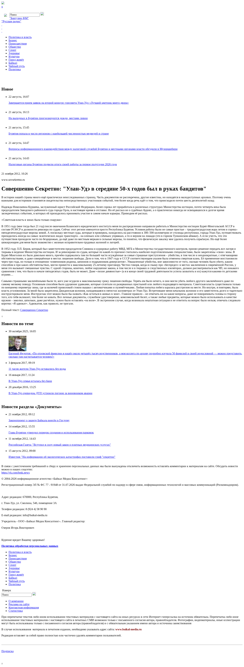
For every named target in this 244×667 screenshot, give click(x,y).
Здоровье (14, 53)
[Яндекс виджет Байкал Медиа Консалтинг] (122, 31)
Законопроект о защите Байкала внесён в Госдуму (39, 420)
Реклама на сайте (19, 604)
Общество (15, 46)
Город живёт (16, 59)
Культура (14, 56)
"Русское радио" (11, 21)
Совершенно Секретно (34, 309)
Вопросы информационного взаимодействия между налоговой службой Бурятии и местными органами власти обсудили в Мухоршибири (93, 148)
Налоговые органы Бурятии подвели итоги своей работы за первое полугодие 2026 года (63, 164)
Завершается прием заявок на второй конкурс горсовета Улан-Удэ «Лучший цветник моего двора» (69, 102)
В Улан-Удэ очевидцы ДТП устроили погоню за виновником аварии (50, 393)
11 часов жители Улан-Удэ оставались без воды (37, 368)
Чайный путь (17, 66)
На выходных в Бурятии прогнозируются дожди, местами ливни (48, 118)
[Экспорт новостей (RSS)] (122, 28)
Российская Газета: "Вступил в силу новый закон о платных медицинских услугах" (60, 444)
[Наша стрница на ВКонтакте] (122, 24)
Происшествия (18, 43)
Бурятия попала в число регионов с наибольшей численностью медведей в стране (59, 133)
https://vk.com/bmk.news (15, 472)
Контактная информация (24, 607)
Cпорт (12, 50)
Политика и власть (20, 37)
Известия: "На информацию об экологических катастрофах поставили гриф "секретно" (62, 456)
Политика (15, 69)
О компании (16, 601)
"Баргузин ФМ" (19, 18)
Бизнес (13, 40)
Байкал (13, 62)
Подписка (7, 651)
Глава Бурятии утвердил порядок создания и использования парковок (51, 432)
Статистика (16, 610)
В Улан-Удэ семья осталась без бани (30, 381)
